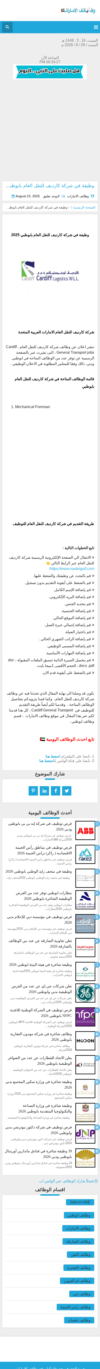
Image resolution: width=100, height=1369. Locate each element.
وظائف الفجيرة (78, 1268)
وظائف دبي (81, 1294)
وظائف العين (80, 1255)
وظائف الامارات (78, 1228)
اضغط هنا (53, 756)
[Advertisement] (50, 130)
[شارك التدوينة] (44, 791)
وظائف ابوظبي (79, 1215)
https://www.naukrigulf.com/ (71, 569)
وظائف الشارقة (78, 1241)
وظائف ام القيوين (77, 1281)
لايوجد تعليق (51, 196)
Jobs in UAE (80, 1202)
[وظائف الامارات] (78, 14)
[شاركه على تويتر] (66, 791)
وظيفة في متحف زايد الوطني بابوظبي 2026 (39, 871)
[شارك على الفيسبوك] (55, 791)
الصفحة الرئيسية (84, 207)
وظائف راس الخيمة (75, 1307)
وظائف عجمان (79, 1320)
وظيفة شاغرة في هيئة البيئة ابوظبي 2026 (40, 965)
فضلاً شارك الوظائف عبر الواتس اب (67, 1181)
